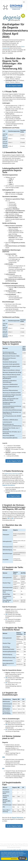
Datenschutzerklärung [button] (15, 856)
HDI (8, 518)
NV (13, 518)
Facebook (24, 850)
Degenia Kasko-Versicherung (11, 473)
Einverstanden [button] (14, 858)
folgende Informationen (8, 485)
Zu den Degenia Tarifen (14, 86)
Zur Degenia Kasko (14, 496)
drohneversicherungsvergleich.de (11, 850)
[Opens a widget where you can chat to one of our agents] (22, 858)
